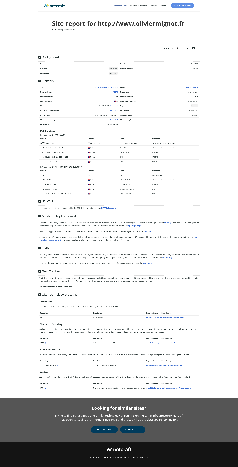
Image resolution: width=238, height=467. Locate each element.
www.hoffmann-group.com (156, 343)
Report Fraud (181, 5)
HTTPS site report (109, 208)
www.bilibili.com (152, 388)
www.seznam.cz (152, 365)
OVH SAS (114, 92)
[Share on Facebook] (183, 48)
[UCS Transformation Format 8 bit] (45, 343)
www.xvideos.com (153, 318)
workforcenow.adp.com (184, 388)
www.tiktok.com (173, 343)
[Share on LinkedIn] (188, 48)
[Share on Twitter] (177, 48)
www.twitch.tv (178, 318)
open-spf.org (134, 225)
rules (166, 222)
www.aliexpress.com (167, 388)
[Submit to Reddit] (172, 48)
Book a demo (132, 429)
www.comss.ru (164, 365)
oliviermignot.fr (192, 87)
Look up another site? (65, 29)
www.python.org (176, 365)
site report (149, 231)
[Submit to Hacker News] (193, 48)
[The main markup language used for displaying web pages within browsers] (45, 388)
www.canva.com (185, 343)
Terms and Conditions (138, 457)
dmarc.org (167, 257)
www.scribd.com (166, 318)
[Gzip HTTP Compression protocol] (57, 365)
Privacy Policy (123, 457)
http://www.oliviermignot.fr (105, 87)
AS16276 (113, 110)
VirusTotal (112, 106)
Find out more (104, 429)
